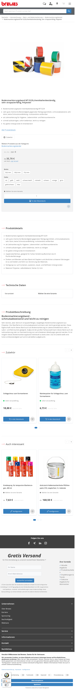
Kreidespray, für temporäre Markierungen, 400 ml (18, 486)
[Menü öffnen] (70, 3)
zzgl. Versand (14, 161)
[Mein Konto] (51, 3)
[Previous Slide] (67, 350)
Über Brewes (6, 609)
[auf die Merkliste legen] (68, 206)
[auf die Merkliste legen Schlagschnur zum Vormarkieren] (32, 419)
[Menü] (10, 673)
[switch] (7, 685)
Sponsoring (6, 616)
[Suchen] (68, 11)
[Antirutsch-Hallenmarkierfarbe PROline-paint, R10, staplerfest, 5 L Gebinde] (55, 467)
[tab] (36, 427)
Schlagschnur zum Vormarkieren (15, 393)
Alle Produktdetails (9, 130)
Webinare (5, 623)
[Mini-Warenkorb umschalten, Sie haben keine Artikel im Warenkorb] (63, 3)
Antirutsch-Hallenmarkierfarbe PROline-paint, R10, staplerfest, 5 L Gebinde (55, 486)
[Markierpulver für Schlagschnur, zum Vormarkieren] (55, 375)
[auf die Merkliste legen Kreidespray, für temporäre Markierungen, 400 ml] (32, 511)
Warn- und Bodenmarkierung (33, 17)
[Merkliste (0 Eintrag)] (57, 3)
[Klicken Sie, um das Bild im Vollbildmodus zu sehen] (37, 59)
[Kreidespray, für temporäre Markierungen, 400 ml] (19, 467)
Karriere (5, 612)
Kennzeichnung (15, 17)
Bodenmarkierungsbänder (53, 17)
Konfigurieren (17, 511)
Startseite (5, 17)
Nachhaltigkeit (7, 619)
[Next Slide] (71, 350)
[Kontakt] (44, 3)
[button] (37, 604)
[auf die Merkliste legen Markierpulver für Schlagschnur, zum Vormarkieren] (68, 419)
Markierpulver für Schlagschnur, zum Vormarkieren (54, 394)
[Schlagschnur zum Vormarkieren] (19, 375)
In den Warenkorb (17, 419)
